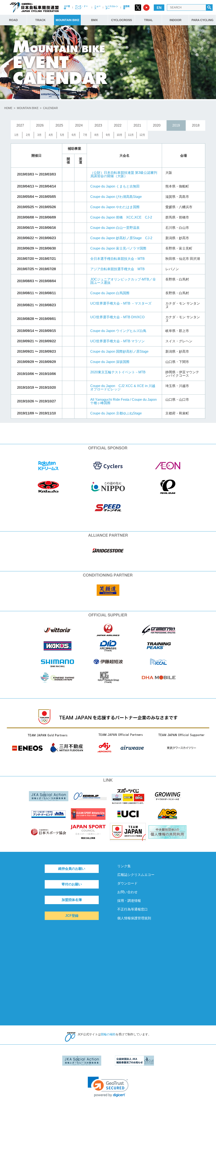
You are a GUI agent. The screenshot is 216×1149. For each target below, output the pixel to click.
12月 (142, 134)
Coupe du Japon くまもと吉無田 (115, 186)
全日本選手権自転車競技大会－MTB (117, 258)
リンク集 (124, 866)
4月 (51, 134)
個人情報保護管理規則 (134, 918)
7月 (85, 134)
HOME (8, 108)
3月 (39, 134)
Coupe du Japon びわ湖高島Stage (116, 196)
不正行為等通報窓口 (132, 909)
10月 (119, 134)
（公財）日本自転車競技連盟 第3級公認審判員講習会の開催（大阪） (123, 174)
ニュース (97, 7)
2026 (40, 125)
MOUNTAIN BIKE (67, 20)
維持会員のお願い (71, 868)
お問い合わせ (127, 892)
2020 (157, 125)
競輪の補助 (108, 1034)
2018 (196, 125)
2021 (137, 125)
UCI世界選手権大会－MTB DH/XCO (117, 317)
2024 (79, 125)
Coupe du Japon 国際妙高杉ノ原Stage (119, 351)
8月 (96, 134)
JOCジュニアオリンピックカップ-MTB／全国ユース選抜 (123, 281)
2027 (20, 125)
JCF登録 (67, 7)
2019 (176, 125)
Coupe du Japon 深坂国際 (110, 362)
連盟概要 (126, 7)
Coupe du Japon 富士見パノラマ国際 (118, 248)
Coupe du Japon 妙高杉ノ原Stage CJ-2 (121, 238)
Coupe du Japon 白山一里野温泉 (115, 227)
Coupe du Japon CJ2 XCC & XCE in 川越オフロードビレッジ (122, 387)
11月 (131, 134)
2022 (118, 125)
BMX (94, 20)
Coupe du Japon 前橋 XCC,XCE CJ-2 (121, 217)
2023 (98, 125)
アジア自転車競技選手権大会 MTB (117, 269)
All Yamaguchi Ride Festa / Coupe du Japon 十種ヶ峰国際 (123, 401)
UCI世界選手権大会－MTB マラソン (117, 341)
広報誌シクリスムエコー (135, 875)
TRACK (40, 20)
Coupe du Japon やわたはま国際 (115, 207)
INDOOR (175, 20)
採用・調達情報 (129, 900)
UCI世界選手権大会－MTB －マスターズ (120, 303)
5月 (62, 134)
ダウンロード (127, 883)
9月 (108, 134)
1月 (16, 134)
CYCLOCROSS (121, 20)
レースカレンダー (111, 7)
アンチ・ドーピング (81, 7)
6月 (74, 134)
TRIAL (148, 20)
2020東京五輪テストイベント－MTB (118, 372)
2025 (59, 125)
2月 (28, 134)
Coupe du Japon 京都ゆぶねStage (116, 413)
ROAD (13, 20)
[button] (108, 1087)
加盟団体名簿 (72, 900)
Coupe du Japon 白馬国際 (110, 293)
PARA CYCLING (202, 20)
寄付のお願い (72, 884)
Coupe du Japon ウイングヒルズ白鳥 (118, 331)
